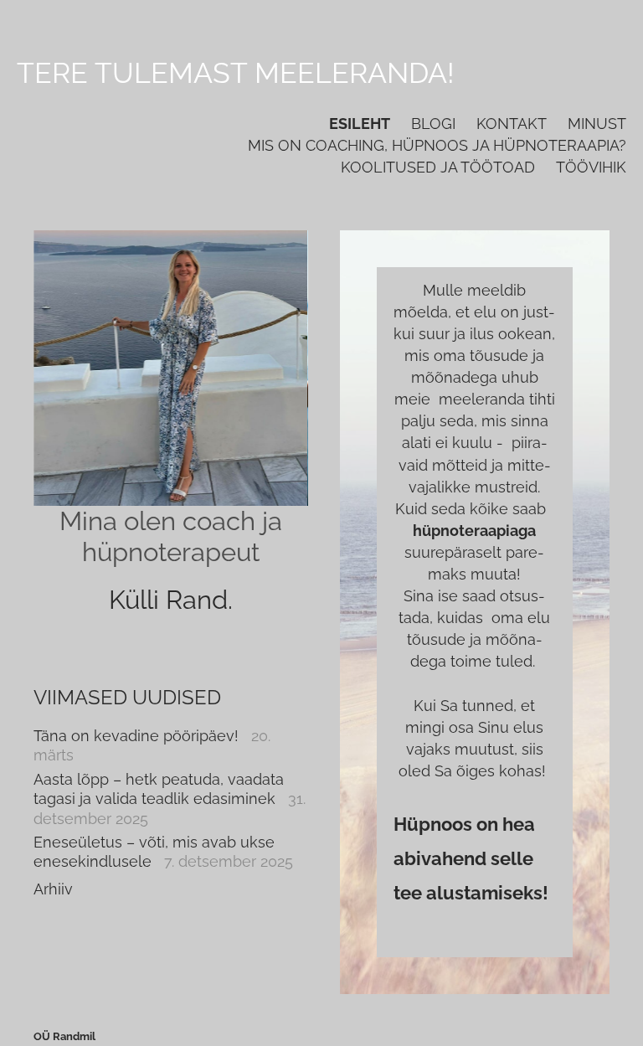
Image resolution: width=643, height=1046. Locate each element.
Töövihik (591, 167)
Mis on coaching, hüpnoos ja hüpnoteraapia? (437, 145)
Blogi (433, 123)
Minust (597, 123)
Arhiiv (53, 889)
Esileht (359, 123)
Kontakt (511, 123)
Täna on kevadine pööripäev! (136, 736)
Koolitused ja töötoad (438, 167)
